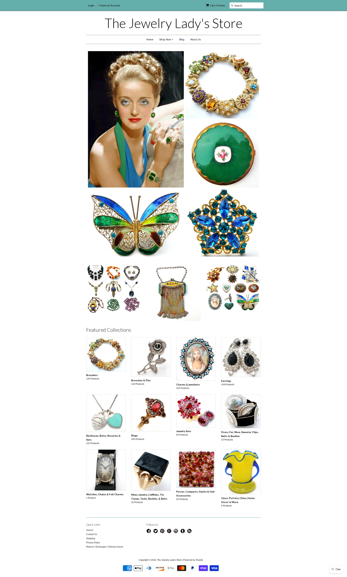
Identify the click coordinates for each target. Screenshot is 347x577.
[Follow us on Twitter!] (156, 532)
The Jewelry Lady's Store (174, 22)
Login (91, 5)
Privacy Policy (93, 542)
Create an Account (109, 5)
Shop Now (165, 39)
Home (149, 39)
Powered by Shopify (193, 560)
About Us (195, 39)
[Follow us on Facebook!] (149, 532)
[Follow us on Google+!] (169, 532)
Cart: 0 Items (217, 5)
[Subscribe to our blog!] (190, 532)
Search (89, 530)
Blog (181, 39)
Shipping (90, 538)
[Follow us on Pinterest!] (163, 532)
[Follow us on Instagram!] (176, 532)
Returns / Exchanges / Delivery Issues (104, 547)
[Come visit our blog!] (183, 532)
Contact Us (91, 534)
